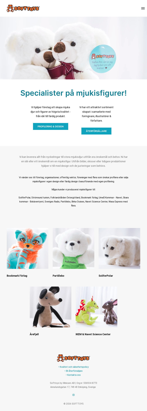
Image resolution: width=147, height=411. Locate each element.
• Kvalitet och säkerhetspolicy (73, 367)
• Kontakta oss (73, 375)
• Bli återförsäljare (74, 371)
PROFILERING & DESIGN (51, 126)
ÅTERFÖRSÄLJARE (96, 131)
